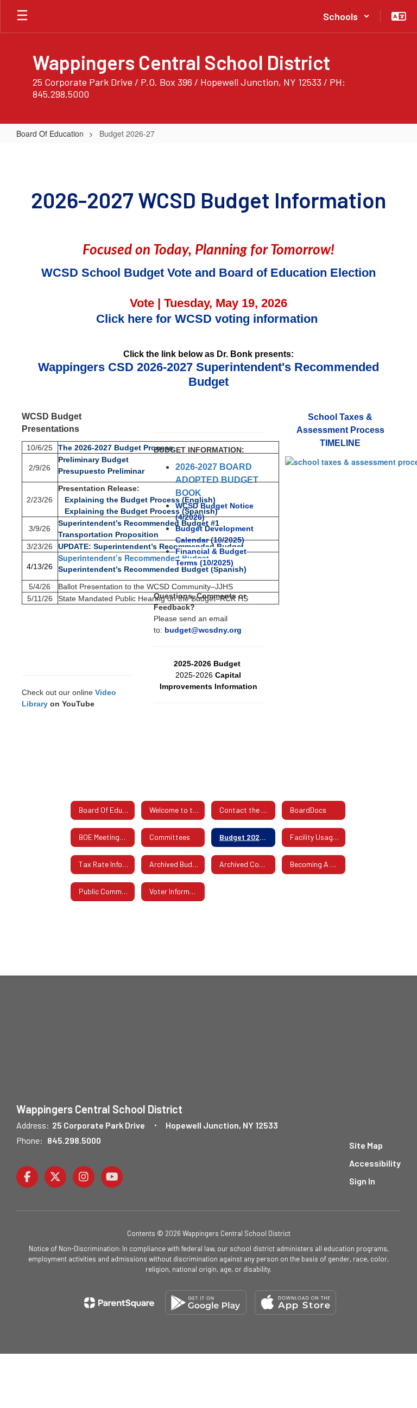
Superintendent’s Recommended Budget (133, 557)
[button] (346, 16)
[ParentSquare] (119, 1303)
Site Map (366, 1145)
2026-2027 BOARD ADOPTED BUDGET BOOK (216, 480)
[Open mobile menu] (22, 16)
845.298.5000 (74, 1140)
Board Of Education (50, 133)
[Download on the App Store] (295, 1302)
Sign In (362, 1181)
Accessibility (375, 1163)
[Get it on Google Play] (206, 1302)
